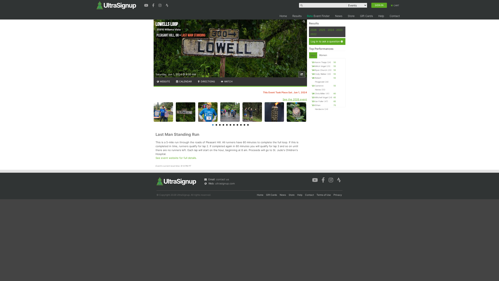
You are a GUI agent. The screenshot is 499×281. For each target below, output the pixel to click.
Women (323, 55)
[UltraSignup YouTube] (147, 5)
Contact (395, 16)
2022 (313, 34)
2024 (331, 29)
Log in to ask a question (326, 41)
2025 (322, 29)
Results (297, 16)
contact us (222, 179)
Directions (207, 81)
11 (248, 125)
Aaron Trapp (320, 62)
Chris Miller (320, 93)
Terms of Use (324, 194)
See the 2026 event (295, 99)
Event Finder (318, 16)
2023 (339, 29)
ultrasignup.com (225, 183)
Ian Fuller (319, 101)
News (338, 16)
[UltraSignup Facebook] (154, 5)
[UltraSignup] (116, 5)
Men (313, 55)
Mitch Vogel (320, 66)
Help (381, 16)
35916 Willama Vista (168, 29)
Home (283, 16)
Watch (228, 81)
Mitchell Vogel (321, 97)
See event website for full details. (176, 157)
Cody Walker (320, 74)
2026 (313, 29)
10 (244, 125)
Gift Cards (366, 16)
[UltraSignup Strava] (167, 5)
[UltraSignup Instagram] (160, 5)
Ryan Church (321, 70)
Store (351, 16)
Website (164, 81)
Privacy (338, 194)
